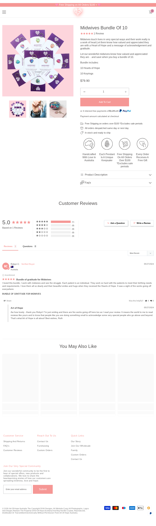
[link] (20, 411)
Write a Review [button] (144, 227)
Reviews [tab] (8, 250)
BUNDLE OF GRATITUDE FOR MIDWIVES (21, 298)
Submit (43, 493)
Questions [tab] (27, 250)
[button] (147, 305)
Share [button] (8, 305)
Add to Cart (105, 102)
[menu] (4, 12)
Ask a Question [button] (117, 227)
